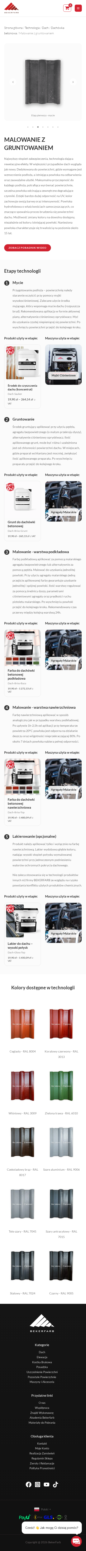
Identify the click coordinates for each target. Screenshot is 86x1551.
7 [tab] (58, 127)
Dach (45, 27)
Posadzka (42, 1367)
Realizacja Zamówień (41, 1453)
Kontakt (42, 1443)
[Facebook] (29, 1484)
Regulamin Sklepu (42, 1458)
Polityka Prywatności (42, 1468)
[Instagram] (37, 1484)
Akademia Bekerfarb (42, 1417)
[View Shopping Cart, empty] (67, 8)
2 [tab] (33, 127)
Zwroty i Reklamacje (42, 1463)
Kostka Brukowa (42, 1362)
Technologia (32, 27)
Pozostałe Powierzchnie (42, 1377)
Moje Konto (42, 1448)
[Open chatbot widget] (76, 1541)
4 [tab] (43, 127)
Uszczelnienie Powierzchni (42, 1372)
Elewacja (42, 1357)
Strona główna (13, 27)
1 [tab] (28, 127)
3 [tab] (38, 127)
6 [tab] (53, 127)
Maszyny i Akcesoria (42, 1381)
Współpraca (42, 1407)
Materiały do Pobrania (42, 1422)
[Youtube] (46, 1484)
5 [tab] (48, 127)
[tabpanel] (43, 82)
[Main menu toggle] (78, 8)
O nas (42, 1402)
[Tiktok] (55, 1484)
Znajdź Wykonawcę (42, 1412)
